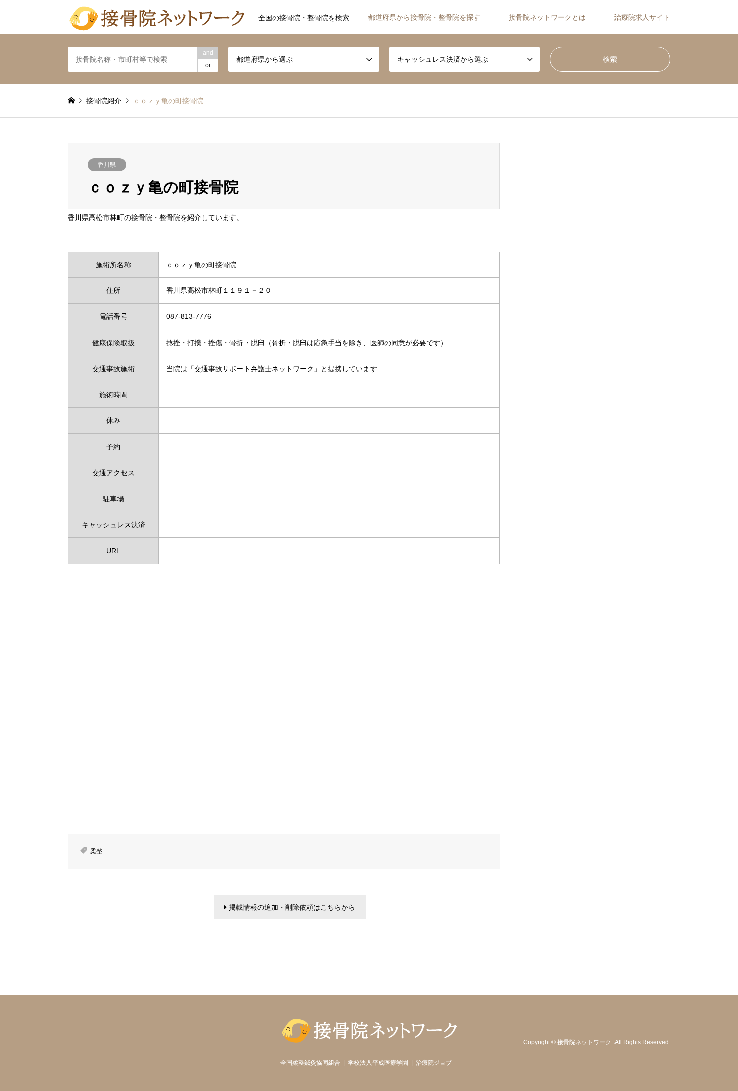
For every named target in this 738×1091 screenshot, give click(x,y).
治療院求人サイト (642, 17)
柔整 (96, 851)
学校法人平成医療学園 (378, 1062)
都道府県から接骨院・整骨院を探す (424, 17)
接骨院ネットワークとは (547, 17)
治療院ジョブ (434, 1062)
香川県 (107, 164)
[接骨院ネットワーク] (157, 17)
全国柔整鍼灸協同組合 (310, 1062)
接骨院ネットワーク (584, 1042)
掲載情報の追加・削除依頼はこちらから (291, 907)
